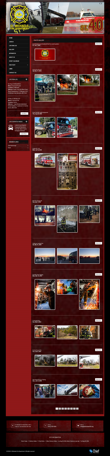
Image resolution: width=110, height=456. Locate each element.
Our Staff (18, 65)
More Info (98, 43)
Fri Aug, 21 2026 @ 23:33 (14, 98)
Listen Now (24, 133)
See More (24, 113)
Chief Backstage (12, 145)
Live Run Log (13, 45)
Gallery (11, 49)
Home (10, 38)
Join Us (11, 42)
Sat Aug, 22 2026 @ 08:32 (14, 84)
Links (10, 69)
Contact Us (12, 72)
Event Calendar (14, 61)
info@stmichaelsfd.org (86, 426)
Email (9, 148)
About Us (18, 57)
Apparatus (12, 53)
